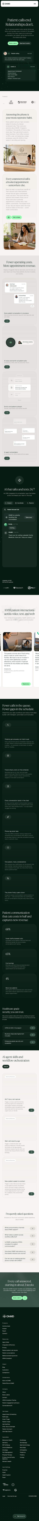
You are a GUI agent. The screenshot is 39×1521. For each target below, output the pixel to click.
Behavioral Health (7, 1440)
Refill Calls (5, 1417)
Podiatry (22, 1455)
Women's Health (6, 1461)
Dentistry (5, 1442)
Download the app (12, 1496)
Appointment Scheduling (9, 1414)
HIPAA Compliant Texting (9, 1400)
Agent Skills (5, 1342)
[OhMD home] (6, 3)
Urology (22, 1457)
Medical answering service (9, 1355)
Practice (4, 1470)
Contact (4, 1397)
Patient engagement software (10, 1403)
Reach (4, 1331)
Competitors (5, 1372)
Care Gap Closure (7, 1431)
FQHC (4, 1472)
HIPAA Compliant (7, 1358)
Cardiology (23, 1440)
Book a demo (6, 1395)
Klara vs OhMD (6, 1380)
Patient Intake (6, 1422)
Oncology (5, 1450)
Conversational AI (7, 1405)
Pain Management (7, 1452)
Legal (3, 1496)
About (4, 1392)
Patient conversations (8, 1353)
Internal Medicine (7, 1447)
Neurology (23, 1447)
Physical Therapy (7, 1455)
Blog (3, 1367)
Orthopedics (23, 1450)
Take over (29, 517)
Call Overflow (6, 1424)
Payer (4, 1477)
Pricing (4, 1347)
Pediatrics (23, 1452)
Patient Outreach (7, 1429)
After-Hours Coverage (8, 1426)
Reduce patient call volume (10, 1350)
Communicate (6, 1326)
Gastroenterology (25, 1445)
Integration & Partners (8, 1345)
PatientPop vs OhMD (8, 1383)
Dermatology (23, 1442)
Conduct (4, 1333)
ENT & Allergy (6, 1445)
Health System (6, 1475)
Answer (4, 1328)
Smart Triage (6, 1419)
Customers (5, 1370)
